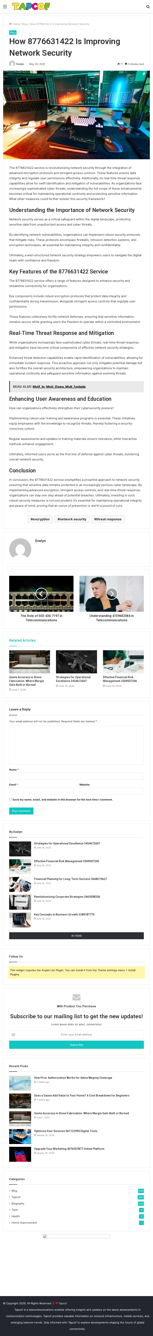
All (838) (76, 935)
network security (73, 519)
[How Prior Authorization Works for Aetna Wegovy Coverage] (20, 1083)
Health (16, 1216)
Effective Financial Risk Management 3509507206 (66, 861)
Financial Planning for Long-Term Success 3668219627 (70, 879)
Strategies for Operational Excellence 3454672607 (67, 843)
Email (13, 784)
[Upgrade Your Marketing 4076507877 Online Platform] (20, 1154)
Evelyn (20, 63)
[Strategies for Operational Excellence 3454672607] (76, 661)
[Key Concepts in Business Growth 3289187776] (20, 919)
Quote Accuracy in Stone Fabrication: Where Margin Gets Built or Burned (26, 681)
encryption (41, 519)
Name (14, 769)
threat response (109, 519)
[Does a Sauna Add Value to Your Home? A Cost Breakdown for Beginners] (20, 1101)
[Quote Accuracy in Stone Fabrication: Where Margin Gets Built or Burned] (29, 661)
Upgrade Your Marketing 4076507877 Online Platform (69, 1148)
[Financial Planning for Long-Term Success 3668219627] (20, 884)
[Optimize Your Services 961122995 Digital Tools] (20, 1136)
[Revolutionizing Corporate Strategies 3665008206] (20, 902)
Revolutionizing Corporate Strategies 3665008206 (67, 896)
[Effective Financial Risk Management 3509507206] (123, 661)
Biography (18, 1203)
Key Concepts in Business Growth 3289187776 (64, 914)
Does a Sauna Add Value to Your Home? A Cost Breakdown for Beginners (81, 1095)
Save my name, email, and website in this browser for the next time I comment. (63, 799)
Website (84, 784)
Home (16, 24)
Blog (24, 24)
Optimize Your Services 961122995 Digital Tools (65, 1131)
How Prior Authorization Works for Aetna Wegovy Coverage (73, 1077)
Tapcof (16, 1197)
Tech (15, 1209)
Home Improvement (24, 1222)
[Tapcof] (31, 6)
